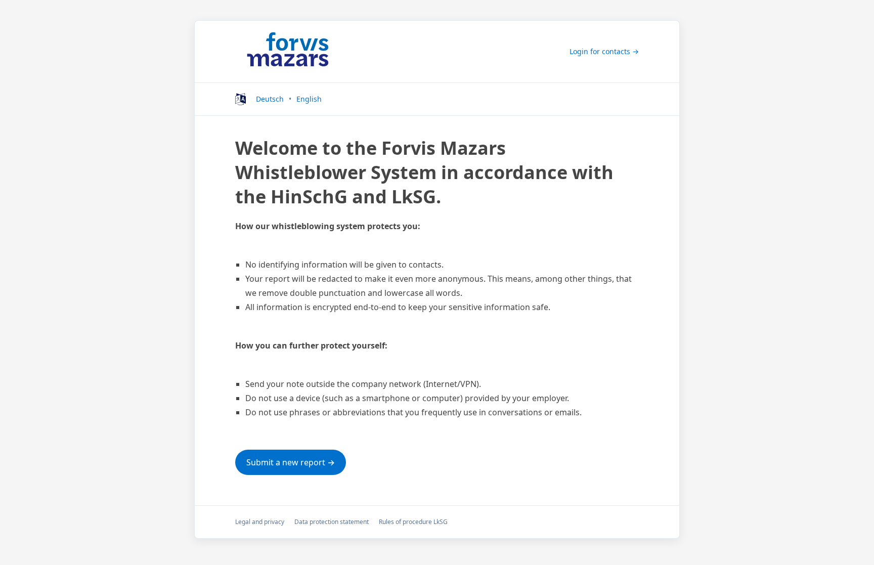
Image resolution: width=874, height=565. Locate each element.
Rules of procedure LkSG (413, 521)
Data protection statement (331, 521)
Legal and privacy (259, 521)
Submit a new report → (290, 462)
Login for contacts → (604, 51)
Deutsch (270, 99)
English (309, 99)
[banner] (287, 51)
